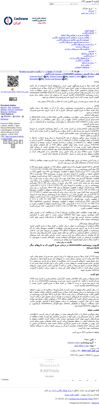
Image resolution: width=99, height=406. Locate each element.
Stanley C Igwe (75, 76)
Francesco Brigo (36, 76)
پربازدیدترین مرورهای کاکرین (82, 44)
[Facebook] (21, 142)
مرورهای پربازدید (82, 47)
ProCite (11, 110)
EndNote (15, 107)
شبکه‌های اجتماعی (82, 67)
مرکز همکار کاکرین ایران (79, 58)
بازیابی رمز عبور (87, 13)
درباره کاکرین (88, 56)
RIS (9, 107)
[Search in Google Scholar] (45, 77)
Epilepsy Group (74, 343)
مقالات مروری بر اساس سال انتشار (75, 35)
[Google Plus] (13, 146)
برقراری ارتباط (88, 63)
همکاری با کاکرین (82, 60)
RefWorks (12, 112)
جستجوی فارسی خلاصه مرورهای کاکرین (73, 40)
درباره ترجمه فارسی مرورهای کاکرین (74, 42)
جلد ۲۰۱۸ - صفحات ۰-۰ (52, 71)
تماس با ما (85, 65)
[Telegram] (10, 142)
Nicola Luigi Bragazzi (53, 79)
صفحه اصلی (89, 30)
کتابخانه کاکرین (88, 33)
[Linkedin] (5, 142)
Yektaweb (95, 403)
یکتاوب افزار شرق (72, 395)
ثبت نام (91, 11)
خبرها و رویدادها (87, 53)
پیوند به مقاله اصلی (81, 346)
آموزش (91, 51)
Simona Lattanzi (56, 76)
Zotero (17, 116)
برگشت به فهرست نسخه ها (31, 71)
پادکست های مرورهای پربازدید (77, 49)
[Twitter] (16, 142)
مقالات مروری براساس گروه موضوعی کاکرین (70, 37)
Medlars (4, 110)
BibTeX (4, 107)
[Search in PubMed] (47, 77)
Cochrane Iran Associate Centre (81, 399)
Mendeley (7, 116)
